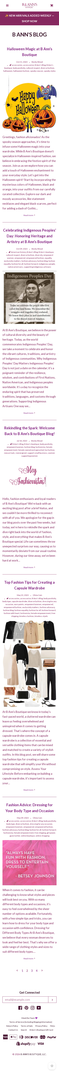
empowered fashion (35, 258)
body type (6, 601)
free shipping (40, 833)
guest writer (15, 836)
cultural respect (33, 68)
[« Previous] (17, 971)
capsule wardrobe (19, 601)
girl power (51, 833)
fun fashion (50, 450)
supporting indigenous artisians (37, 267)
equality (48, 258)
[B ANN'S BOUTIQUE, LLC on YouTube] (39, 1008)
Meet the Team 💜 (29, 1018)
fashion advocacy (28, 261)
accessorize (28, 65)
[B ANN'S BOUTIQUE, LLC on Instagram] (33, 1008)
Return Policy (12, 1026)
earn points (19, 604)
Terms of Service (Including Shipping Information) (30, 1022)
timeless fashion (26, 616)
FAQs (52, 1026)
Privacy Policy (41, 1026)
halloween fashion (21, 71)
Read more (29, 215)
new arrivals (9, 453)
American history (18, 252)
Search (24, 1030)
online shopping (42, 836)
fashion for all (17, 264)
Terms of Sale (27, 1026)
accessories (17, 65)
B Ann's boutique (46, 252)
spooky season (36, 71)
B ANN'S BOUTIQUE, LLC (33, 1054)
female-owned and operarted (31, 450)
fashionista (40, 447)
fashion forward (31, 264)
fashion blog (42, 261)
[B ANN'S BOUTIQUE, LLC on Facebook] (20, 1008)
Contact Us (13, 1030)
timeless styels (41, 616)
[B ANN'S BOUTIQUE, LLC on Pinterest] (26, 1008)
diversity (39, 255)
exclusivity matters (12, 261)
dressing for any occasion (41, 824)
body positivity (19, 68)
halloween (7, 71)
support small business (37, 453)
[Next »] (42, 971)
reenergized (21, 453)
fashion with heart (12, 613)
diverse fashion (47, 68)
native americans (15, 267)
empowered (20, 258)
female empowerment (41, 613)
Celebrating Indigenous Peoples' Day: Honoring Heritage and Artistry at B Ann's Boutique (29, 236)
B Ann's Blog (40, 65)
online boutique (28, 836)
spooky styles (50, 71)
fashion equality (21, 610)
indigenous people (47, 264)
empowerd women (15, 447)
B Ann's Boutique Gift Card (41, 1030)
